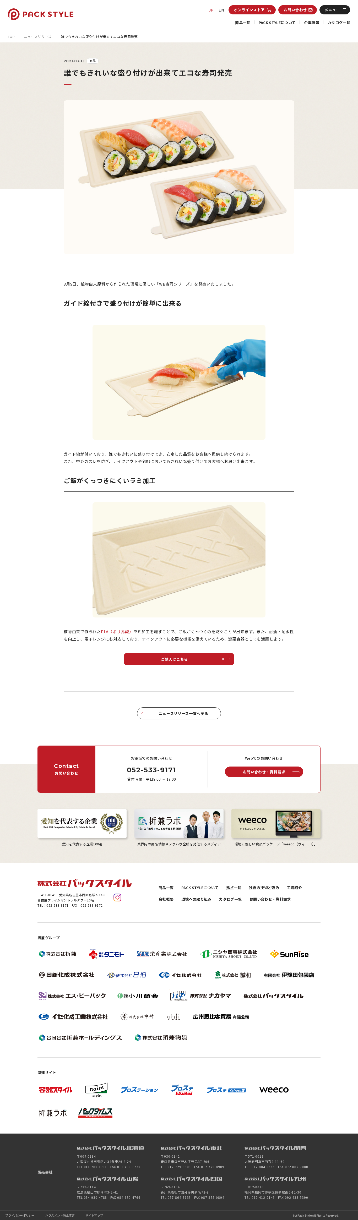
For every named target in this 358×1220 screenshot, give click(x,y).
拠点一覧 (233, 887)
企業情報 (311, 22)
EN (221, 10)
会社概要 (166, 899)
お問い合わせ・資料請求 (270, 899)
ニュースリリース (38, 36)
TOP (11, 36)
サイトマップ (94, 1215)
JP (211, 10)
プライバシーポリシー (20, 1215)
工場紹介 (294, 887)
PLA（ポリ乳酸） (117, 631)
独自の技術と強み (264, 887)
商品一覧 (242, 22)
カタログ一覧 (339, 22)
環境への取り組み (196, 899)
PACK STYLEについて (277, 22)
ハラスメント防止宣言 (60, 1215)
